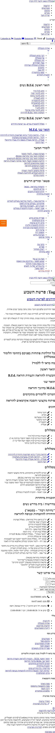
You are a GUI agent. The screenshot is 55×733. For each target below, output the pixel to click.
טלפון (52, 581)
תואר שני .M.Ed (39, 129)
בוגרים (47, 13)
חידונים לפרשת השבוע (41, 299)
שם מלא (51, 579)
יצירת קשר (45, 15)
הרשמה (47, 6)
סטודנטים (46, 8)
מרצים (47, 10)
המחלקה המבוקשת (47, 587)
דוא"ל (52, 584)
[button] (27, 20)
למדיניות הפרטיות (34, 727)
